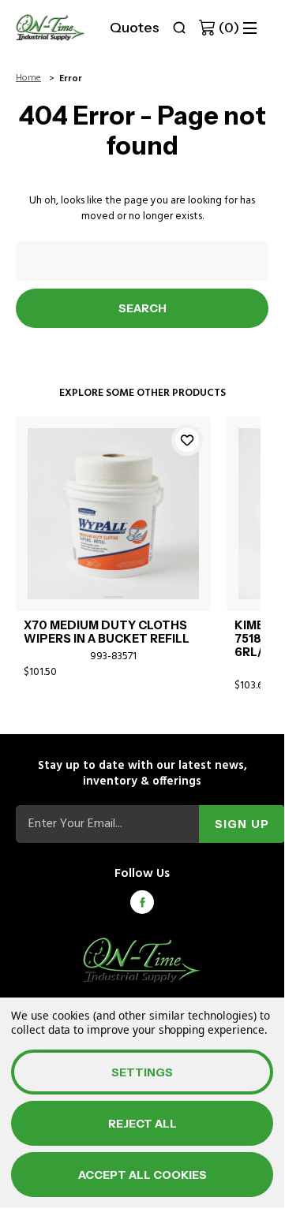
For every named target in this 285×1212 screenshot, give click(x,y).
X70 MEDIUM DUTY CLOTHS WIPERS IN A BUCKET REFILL (106, 632)
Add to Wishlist (187, 440)
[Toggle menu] (249, 28)
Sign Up (242, 824)
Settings (142, 1072)
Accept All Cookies (142, 1175)
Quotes (134, 27)
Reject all (142, 1124)
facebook (142, 902)
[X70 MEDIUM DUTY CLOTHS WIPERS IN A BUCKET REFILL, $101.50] (113, 513)
